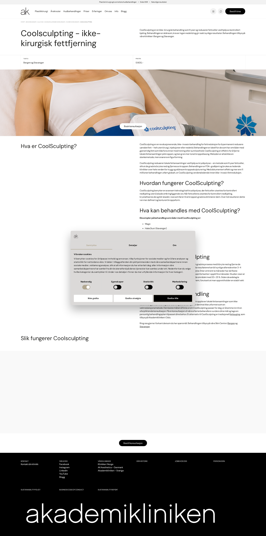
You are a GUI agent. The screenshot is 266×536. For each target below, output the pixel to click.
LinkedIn (63, 470)
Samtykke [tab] (91, 245)
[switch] (117, 287)
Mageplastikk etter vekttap (152, 8)
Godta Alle (172, 298)
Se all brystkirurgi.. (31, 11)
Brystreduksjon (30, 7)
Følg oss (63, 461)
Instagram (64, 467)
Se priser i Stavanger (150, 11)
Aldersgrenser (144, 9)
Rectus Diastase (148, 7)
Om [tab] (174, 245)
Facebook (64, 464)
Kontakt (25, 461)
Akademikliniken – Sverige (111, 470)
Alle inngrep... (146, 7)
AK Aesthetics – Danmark (110, 467)
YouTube (63, 473)
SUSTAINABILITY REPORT (108, 490)
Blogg (62, 477)
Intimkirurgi (201, 7)
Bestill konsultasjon (133, 443)
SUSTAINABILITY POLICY (30, 490)
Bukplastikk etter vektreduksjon (157, 11)
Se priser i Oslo (30, 11)
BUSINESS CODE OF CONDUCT (71, 490)
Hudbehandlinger (72, 22)
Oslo (23, 7)
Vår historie (142, 461)
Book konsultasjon (133, 126)
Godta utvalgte (133, 298)
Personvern (219, 461)
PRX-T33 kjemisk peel (151, 7)
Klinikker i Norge (105, 464)
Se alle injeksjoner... (32, 11)
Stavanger (143, 7)
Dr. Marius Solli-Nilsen (207, 7)
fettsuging (235, 314)
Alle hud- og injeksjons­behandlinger (51, 22)
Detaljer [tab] (133, 245)
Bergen (231, 323)
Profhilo (25, 7)
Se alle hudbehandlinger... (153, 11)
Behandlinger (31, 22)
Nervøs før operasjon (33, 11)
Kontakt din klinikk (29, 464)
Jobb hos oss (181, 461)
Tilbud (197, 7)
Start (23, 22)
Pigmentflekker (203, 7)
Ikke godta (93, 298)
